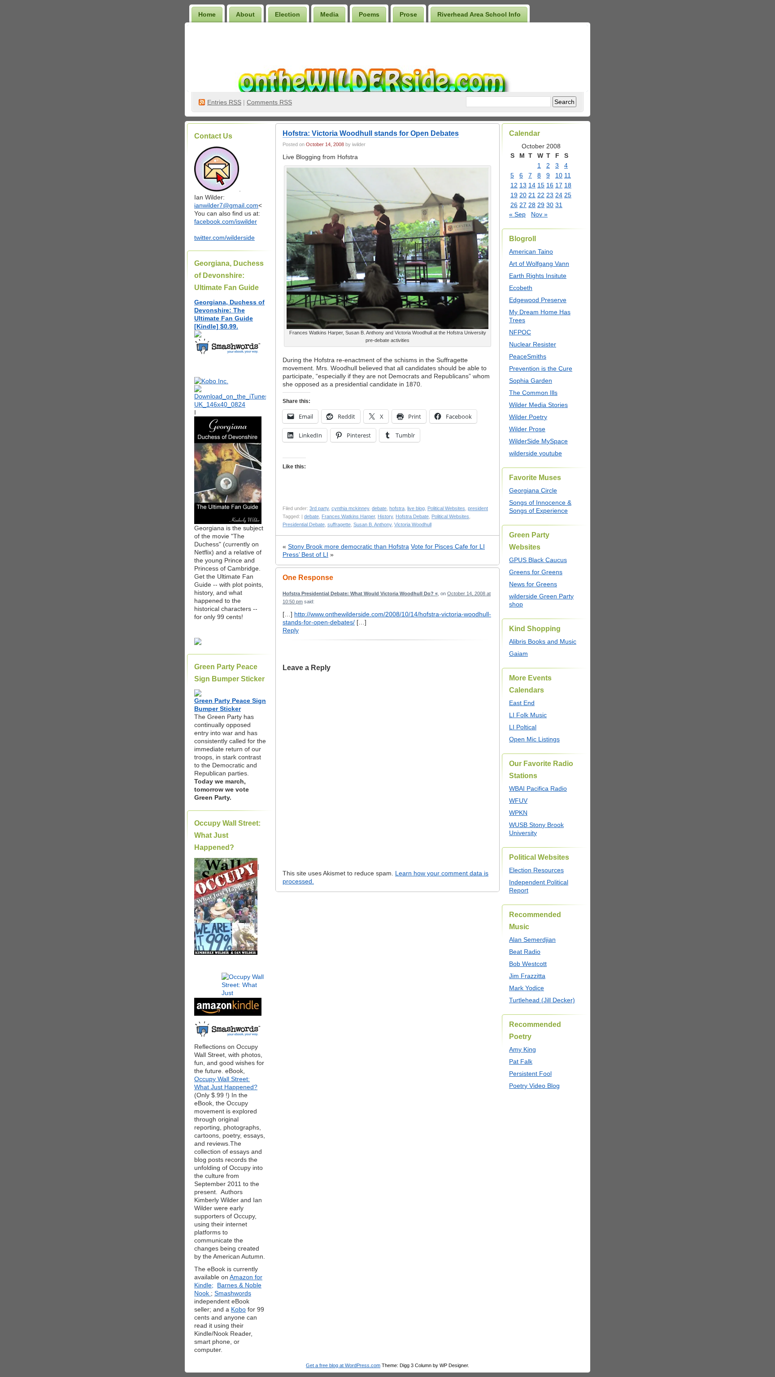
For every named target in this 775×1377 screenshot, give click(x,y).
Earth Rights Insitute (537, 275)
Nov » (539, 214)
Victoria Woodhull (412, 524)
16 (549, 185)
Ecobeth (520, 287)
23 (549, 195)
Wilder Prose (527, 429)
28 (532, 204)
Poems (369, 14)
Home (207, 14)
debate (379, 508)
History (385, 516)
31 (558, 204)
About (245, 14)
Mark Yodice (526, 988)
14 (532, 185)
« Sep (517, 214)
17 (558, 185)
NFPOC (520, 332)
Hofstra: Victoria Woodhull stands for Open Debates (371, 133)
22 (540, 195)
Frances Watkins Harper (348, 516)
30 (549, 204)
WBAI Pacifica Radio (538, 788)
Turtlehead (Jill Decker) (542, 1000)
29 (540, 204)
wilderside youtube (535, 453)
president (478, 508)
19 (514, 195)
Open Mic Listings (534, 739)
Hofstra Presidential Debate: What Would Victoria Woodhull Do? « (360, 593)
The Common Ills (533, 392)
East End (522, 702)
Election (287, 14)
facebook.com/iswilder (225, 221)
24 (558, 195)
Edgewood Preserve (537, 299)
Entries (224, 102)
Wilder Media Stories (538, 404)
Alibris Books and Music (542, 641)
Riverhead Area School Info (479, 14)
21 (532, 195)
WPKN (518, 812)
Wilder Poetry (528, 416)
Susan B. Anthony (372, 524)
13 (523, 185)
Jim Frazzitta (527, 975)
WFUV (518, 800)
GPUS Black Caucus (538, 559)
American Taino (531, 251)
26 (514, 204)
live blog (416, 508)
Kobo (238, 1309)
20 (523, 195)
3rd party (319, 508)
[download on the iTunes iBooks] (230, 404)
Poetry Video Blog (534, 1085)
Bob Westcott (528, 963)
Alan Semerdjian (532, 939)
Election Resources (536, 870)
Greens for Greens (535, 572)
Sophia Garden (530, 380)
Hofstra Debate (412, 516)
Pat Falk (520, 1061)
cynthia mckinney (350, 508)
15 (540, 185)
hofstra (397, 508)
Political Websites (446, 508)
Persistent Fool (530, 1073)
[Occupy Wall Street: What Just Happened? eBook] (227, 1035)
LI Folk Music (528, 715)
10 (558, 175)
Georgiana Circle (533, 490)
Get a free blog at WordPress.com (343, 1365)
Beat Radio (524, 951)
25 (567, 195)
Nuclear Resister (532, 344)
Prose (408, 14)
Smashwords (232, 1293)
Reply (291, 630)
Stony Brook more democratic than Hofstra (348, 546)
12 (514, 185)
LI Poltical (522, 727)
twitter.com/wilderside (224, 237)
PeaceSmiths (527, 356)
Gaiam (518, 653)
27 (523, 204)
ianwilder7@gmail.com (226, 205)
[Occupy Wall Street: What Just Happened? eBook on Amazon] (227, 1013)
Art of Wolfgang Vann (539, 263)
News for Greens (533, 584)
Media (329, 14)
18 (567, 185)
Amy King (522, 1049)
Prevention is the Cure (540, 368)
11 (567, 175)
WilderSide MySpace (538, 441)
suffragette (339, 524)
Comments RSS (269, 102)
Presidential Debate (304, 524)
